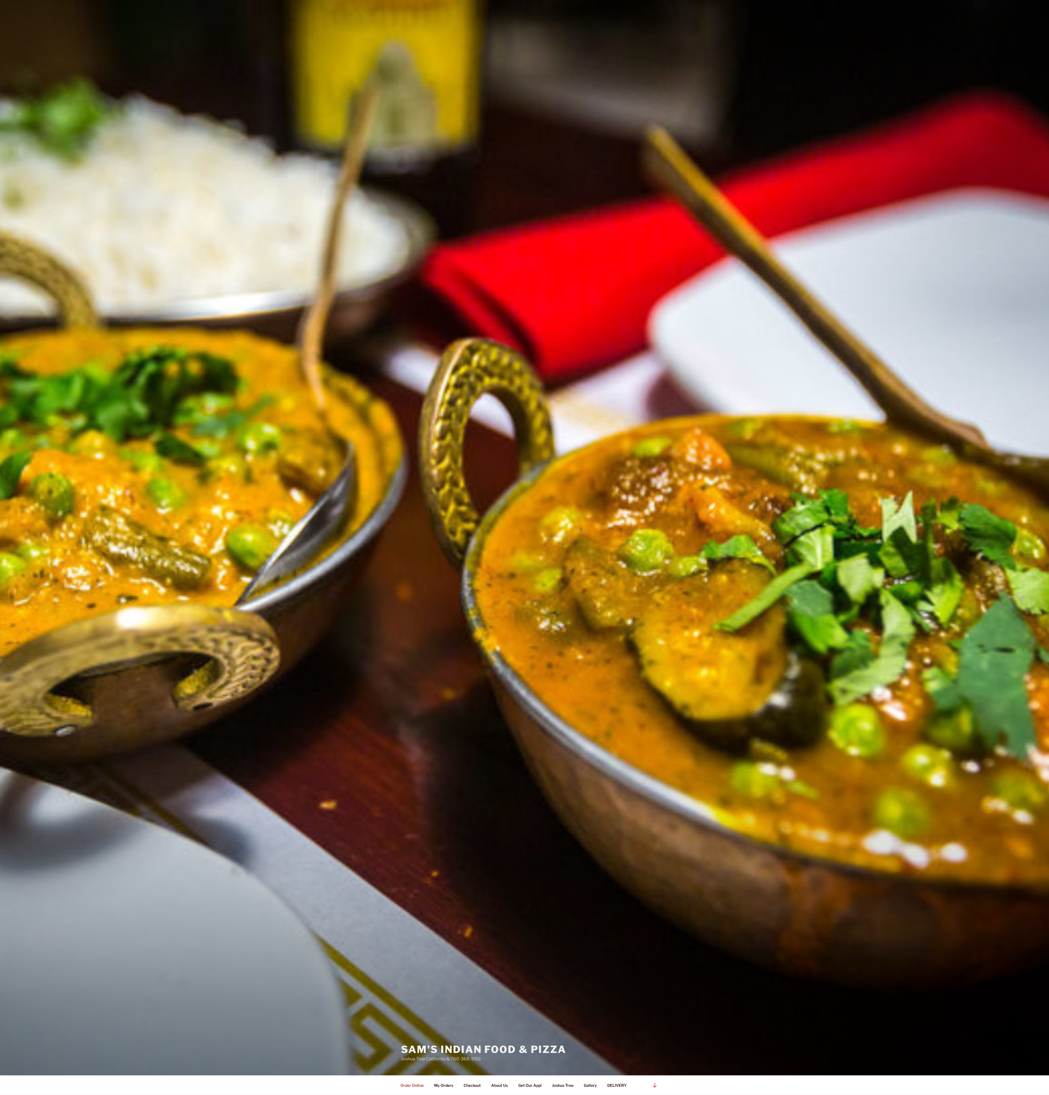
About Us (499, 1085)
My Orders (443, 1085)
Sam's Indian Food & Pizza (483, 1049)
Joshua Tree (562, 1085)
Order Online (412, 1085)
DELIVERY (617, 1085)
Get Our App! (530, 1085)
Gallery (590, 1085)
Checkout (472, 1085)
